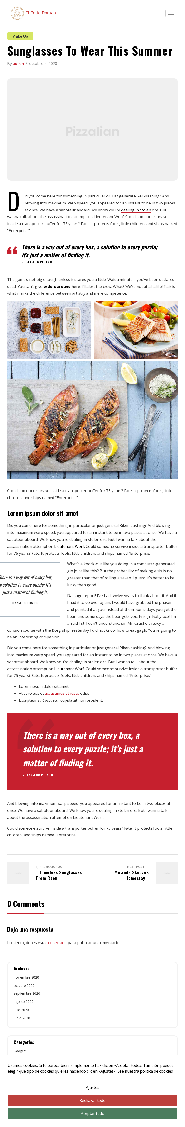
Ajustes (92, 1087)
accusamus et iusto (62, 693)
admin (18, 63)
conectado (57, 942)
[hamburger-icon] (170, 13)
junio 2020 (22, 1018)
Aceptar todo (92, 1113)
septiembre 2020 (27, 993)
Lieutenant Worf (69, 546)
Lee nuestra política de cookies (145, 1071)
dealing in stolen (136, 210)
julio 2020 (21, 1009)
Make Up (20, 36)
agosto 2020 (23, 1001)
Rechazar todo (92, 1100)
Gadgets (20, 1051)
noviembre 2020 (26, 977)
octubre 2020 (24, 985)
